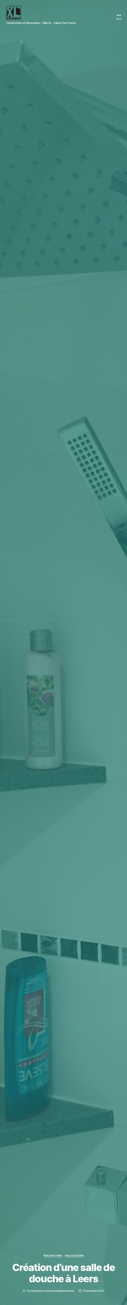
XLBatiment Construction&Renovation (52, 1290)
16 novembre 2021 (94, 1290)
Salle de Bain (74, 1255)
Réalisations (53, 1255)
